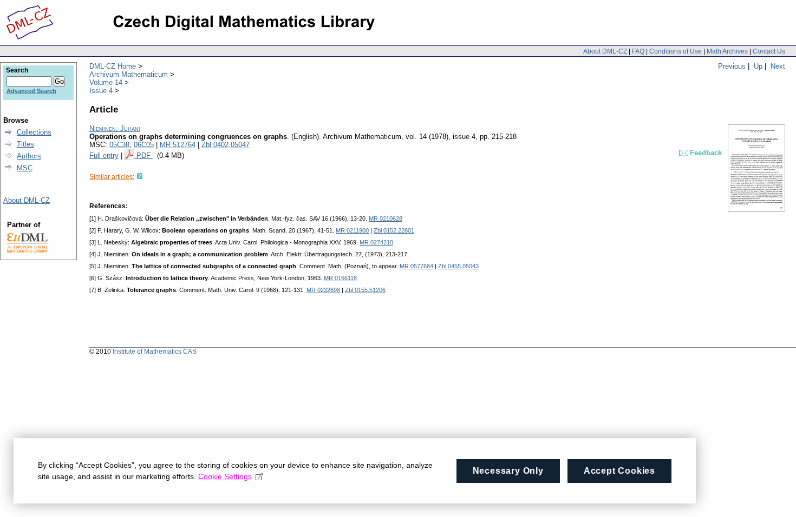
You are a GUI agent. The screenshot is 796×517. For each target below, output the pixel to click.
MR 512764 (177, 145)
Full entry (104, 155)
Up (758, 66)
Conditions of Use (675, 51)
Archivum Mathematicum (128, 74)
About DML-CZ (605, 51)
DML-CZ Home (112, 66)
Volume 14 (105, 82)
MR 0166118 (340, 278)
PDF (144, 155)
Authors (29, 156)
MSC (24, 168)
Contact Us (769, 51)
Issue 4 (101, 91)
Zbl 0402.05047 (225, 145)
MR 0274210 (376, 242)
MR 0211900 (352, 230)
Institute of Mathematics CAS (155, 351)
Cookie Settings (225, 476)
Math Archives (727, 51)
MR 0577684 (416, 266)
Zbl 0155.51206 (365, 290)
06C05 (144, 145)
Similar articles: (111, 177)
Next (778, 66)
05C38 (119, 145)
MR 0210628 (385, 218)
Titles (25, 144)
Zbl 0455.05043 (458, 266)
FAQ (638, 51)
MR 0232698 (323, 290)
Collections (34, 132)
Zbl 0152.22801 (394, 230)
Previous (732, 66)
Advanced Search (31, 91)
